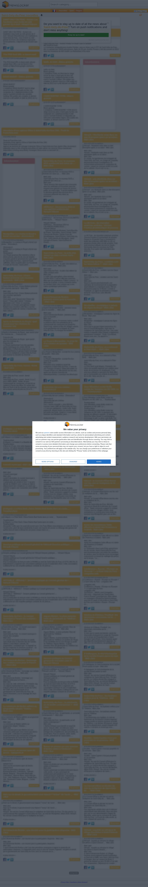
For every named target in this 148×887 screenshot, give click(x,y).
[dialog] (74, 443)
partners (47, 432)
